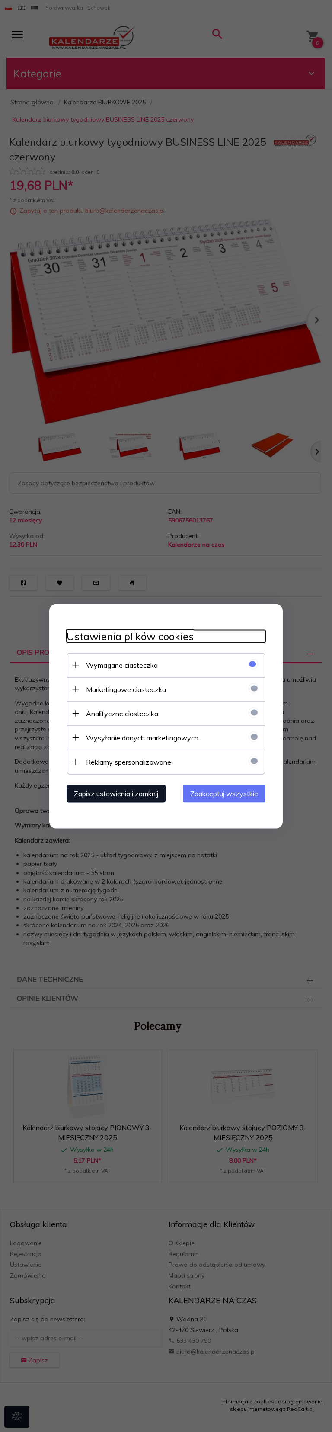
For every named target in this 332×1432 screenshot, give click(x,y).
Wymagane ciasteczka (122, 664)
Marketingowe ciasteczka (126, 689)
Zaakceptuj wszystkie (224, 793)
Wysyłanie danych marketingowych (142, 737)
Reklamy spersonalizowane (128, 761)
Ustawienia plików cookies (130, 636)
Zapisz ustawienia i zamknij (116, 793)
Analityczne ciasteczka (122, 713)
